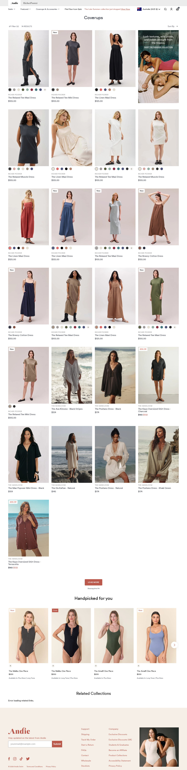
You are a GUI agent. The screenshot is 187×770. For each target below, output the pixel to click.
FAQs (83, 750)
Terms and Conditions (35, 767)
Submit (57, 744)
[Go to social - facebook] (9, 758)
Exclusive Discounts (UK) (120, 739)
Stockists (85, 766)
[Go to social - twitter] (28, 758)
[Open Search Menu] (165, 9)
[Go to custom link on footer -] (159, 747)
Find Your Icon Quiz (73, 9)
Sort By (171, 26)
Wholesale (86, 760)
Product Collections (118, 755)
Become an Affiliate (118, 750)
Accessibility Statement (120, 760)
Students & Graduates (119, 745)
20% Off (143, 349)
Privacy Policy (115, 766)
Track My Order (88, 739)
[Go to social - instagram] (14, 758)
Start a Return (87, 745)
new (55, 32)
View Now (125, 9)
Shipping (85, 734)
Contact (85, 755)
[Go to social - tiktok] (21, 758)
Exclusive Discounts (118, 734)
